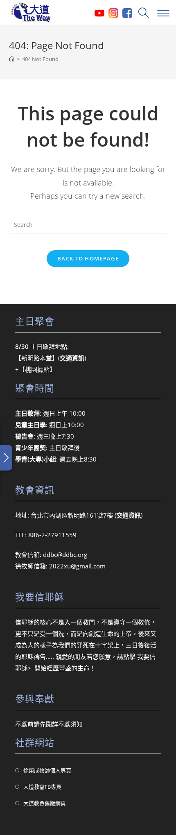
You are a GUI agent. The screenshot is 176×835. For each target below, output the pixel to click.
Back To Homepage (88, 258)
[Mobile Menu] (162, 12)
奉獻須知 (70, 724)
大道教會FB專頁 (42, 786)
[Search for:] (142, 12)
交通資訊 (128, 515)
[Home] (11, 59)
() (72, 358)
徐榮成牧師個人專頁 (47, 770)
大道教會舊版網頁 (44, 803)
